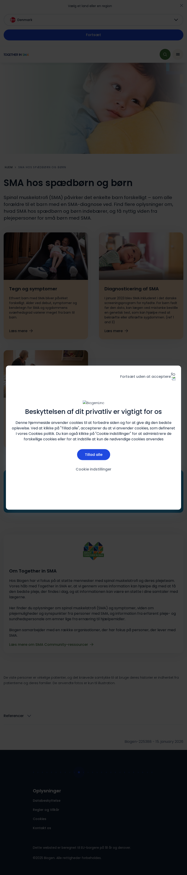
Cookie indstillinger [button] (93, 469)
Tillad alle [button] (93, 454)
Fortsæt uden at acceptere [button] (145, 376)
